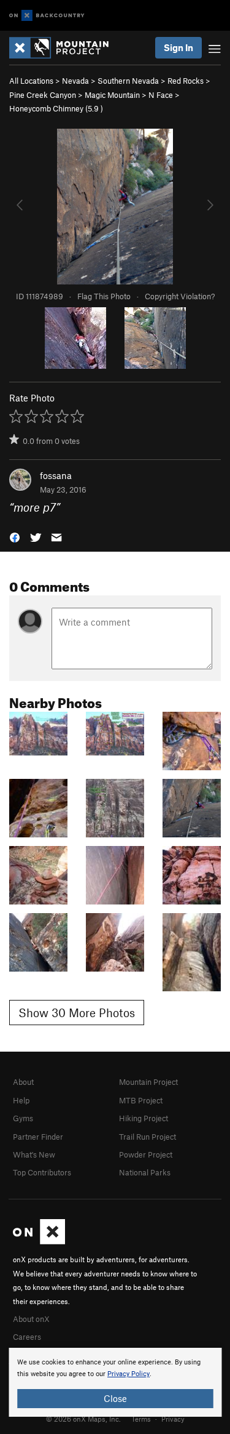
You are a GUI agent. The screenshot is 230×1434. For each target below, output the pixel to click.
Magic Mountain (112, 95)
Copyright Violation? (180, 296)
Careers (27, 1337)
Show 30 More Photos (76, 1012)
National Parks (145, 1172)
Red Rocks (185, 81)
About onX (31, 1319)
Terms (141, 1418)
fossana (56, 475)
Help (21, 1100)
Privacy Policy (128, 1374)
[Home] (65, 47)
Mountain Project (148, 1082)
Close (115, 1398)
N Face (160, 95)
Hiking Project (143, 1118)
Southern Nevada (128, 81)
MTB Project (141, 1100)
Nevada (75, 81)
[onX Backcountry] (47, 16)
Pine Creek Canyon (42, 95)
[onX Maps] (39, 1241)
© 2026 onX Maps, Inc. (83, 1418)
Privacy (173, 1418)
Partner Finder (38, 1137)
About (23, 1082)
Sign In (178, 47)
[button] (14, 536)
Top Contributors (42, 1172)
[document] (115, 1382)
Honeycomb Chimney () (56, 108)
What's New (34, 1154)
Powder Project (145, 1154)
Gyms (23, 1118)
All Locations (31, 81)
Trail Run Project (147, 1137)
